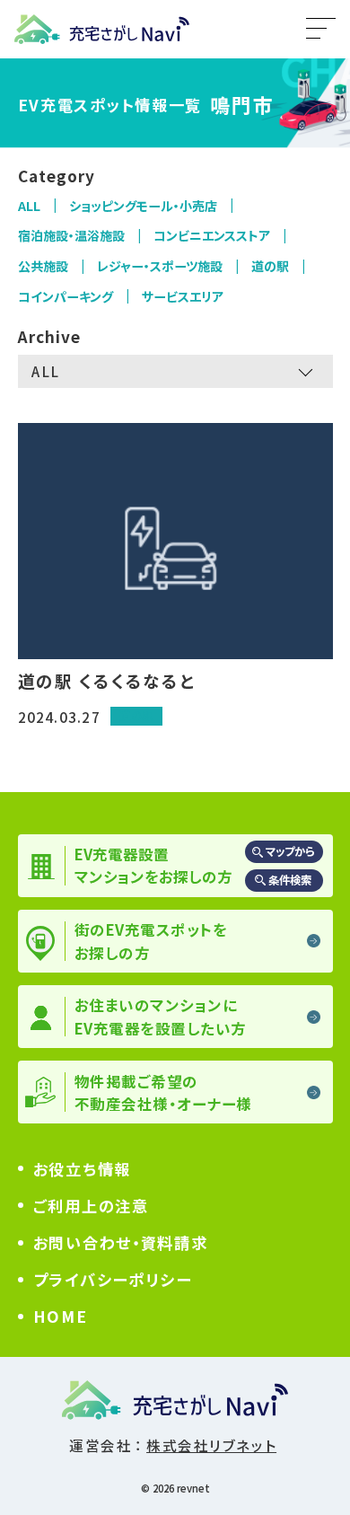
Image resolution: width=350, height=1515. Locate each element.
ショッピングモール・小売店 (143, 206)
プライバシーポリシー (112, 1279)
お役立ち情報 (82, 1169)
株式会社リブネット (211, 1445)
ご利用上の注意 (91, 1205)
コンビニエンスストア (211, 235)
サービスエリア (182, 296)
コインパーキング (65, 296)
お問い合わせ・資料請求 (120, 1242)
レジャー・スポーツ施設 (160, 266)
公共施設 (43, 266)
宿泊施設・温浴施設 (71, 235)
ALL (29, 206)
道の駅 (270, 266)
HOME (60, 1316)
